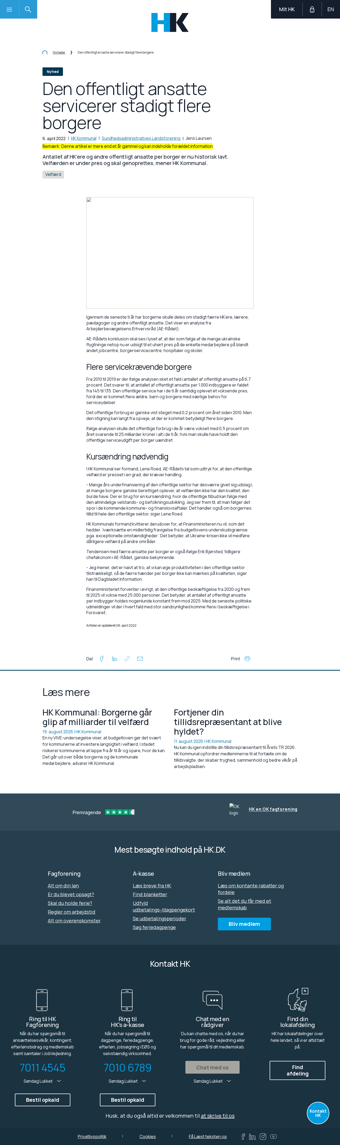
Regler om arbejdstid (71, 912)
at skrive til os (218, 1115)
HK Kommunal (83, 138)
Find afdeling (298, 1070)
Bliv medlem (244, 923)
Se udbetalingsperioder (159, 918)
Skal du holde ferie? (70, 903)
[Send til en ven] (140, 659)
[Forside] (44, 52)
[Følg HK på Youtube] (273, 1136)
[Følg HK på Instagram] (263, 1136)
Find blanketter (150, 894)
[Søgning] (28, 9)
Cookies (147, 1136)
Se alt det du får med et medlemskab (244, 904)
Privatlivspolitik (92, 1136)
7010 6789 (128, 1067)
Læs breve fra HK (152, 885)
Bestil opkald (42, 1099)
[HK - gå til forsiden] (170, 22)
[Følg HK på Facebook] (243, 1137)
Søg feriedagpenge (154, 927)
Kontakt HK (318, 1113)
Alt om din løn (63, 885)
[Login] (312, 9)
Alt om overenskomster (74, 920)
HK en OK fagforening (273, 809)
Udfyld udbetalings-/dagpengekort (164, 906)
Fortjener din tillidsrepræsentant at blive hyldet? (228, 722)
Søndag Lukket (38, 1081)
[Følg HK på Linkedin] (252, 1137)
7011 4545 (42, 1067)
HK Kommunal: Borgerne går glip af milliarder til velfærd (97, 717)
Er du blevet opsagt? (71, 894)
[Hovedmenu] (9, 9)
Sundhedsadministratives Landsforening (141, 138)
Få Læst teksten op (208, 1136)
